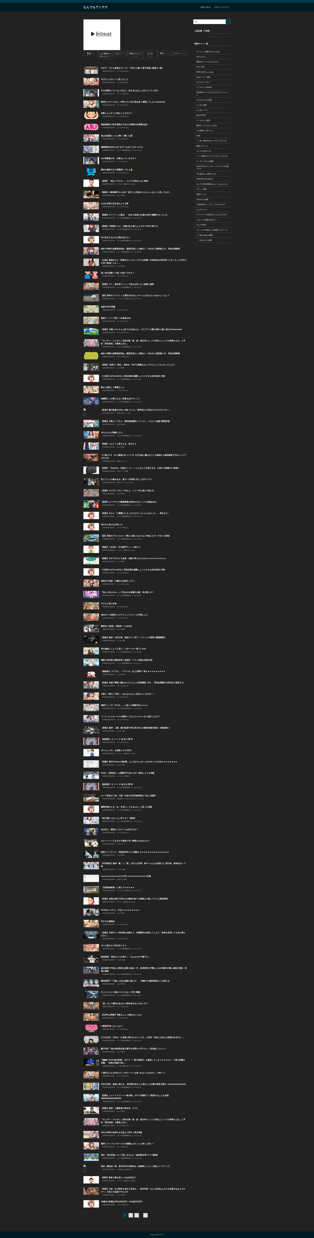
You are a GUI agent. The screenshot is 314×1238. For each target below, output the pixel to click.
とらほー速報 (201, 105)
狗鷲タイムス (201, 194)
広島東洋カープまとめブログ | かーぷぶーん (212, 93)
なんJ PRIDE (201, 225)
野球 (165, 53)
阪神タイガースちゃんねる (206, 125)
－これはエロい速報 (204, 240)
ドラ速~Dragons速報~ (205, 235)
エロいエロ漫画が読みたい (206, 220)
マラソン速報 (201, 189)
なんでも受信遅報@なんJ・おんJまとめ (211, 184)
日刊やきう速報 (202, 199)
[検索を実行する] (228, 21)
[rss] (225, 1)
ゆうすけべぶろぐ (203, 82)
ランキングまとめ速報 (205, 161)
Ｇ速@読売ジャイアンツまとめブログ (211, 204)
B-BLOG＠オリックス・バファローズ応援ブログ (212, 167)
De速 (198, 136)
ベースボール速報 (203, 120)
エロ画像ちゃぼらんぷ (105, 54)
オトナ (180, 53)
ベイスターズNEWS (204, 87)
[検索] (229, 1)
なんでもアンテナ (95, 7)
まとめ (150, 54)
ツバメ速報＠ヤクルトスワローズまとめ (211, 156)
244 (145, 1215)
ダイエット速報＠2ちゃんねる (208, 52)
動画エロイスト (135, 54)
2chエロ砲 (200, 67)
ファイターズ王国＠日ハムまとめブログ (211, 215)
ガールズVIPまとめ (203, 151)
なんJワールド (202, 210)
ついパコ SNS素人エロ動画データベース (212, 230)
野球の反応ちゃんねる (205, 72)
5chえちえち (201, 57)
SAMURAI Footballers (204, 179)
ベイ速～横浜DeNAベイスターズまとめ (211, 141)
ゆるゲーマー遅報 (203, 77)
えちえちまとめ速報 (204, 100)
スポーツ (120, 53)
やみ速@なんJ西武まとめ (206, 174)
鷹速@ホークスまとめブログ (207, 62)
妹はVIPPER (201, 115)
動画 (91, 53)
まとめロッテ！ (202, 110)
